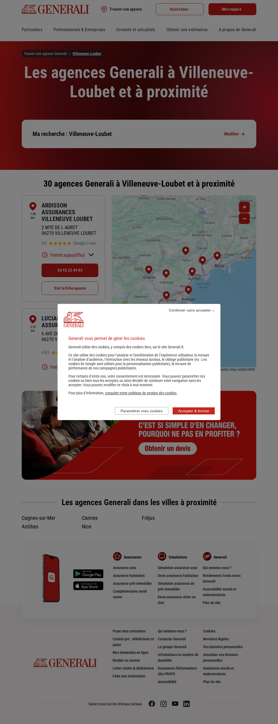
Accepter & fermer (193, 411)
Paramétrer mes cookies (142, 411)
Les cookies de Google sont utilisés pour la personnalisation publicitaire (137, 361)
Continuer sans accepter (190, 310)
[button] (140, 393)
